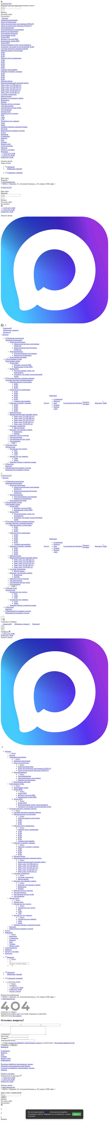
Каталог (12, 755)
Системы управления (25, 877)
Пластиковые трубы (21, 788)
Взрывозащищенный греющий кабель (32, 862)
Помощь (4, 1070)
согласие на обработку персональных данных (24, 1043)
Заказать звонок (15, 991)
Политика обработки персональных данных (17, 1064)
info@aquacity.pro (8, 182)
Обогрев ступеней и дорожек (28, 847)
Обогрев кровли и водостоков (29, 818)
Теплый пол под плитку (26, 908)
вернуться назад (6, 1016)
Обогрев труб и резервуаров (28, 829)
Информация (5, 1060)
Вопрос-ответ (6, 1058)
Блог (2, 1055)
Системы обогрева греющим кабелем (27, 812)
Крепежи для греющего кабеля (29, 885)
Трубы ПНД (22, 803)
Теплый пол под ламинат (27, 919)
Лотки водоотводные (25, 767)
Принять (77, 1114)
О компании (5, 1051)
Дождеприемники (24, 776)
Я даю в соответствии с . (39, 1043)
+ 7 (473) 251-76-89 (8, 153)
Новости (4, 1053)
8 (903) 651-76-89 (7, 157)
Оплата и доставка (7, 1074)
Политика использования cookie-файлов (15, 1066)
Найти (4, 1097)
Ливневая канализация (22, 761)
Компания (13, 936)
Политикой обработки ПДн (64, 1043)
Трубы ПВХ (22, 793)
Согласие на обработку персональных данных (17, 1068)
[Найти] (2, 10)
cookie (47, 1112)
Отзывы (4, 1056)
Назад (13, 753)
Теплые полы (18, 902)
